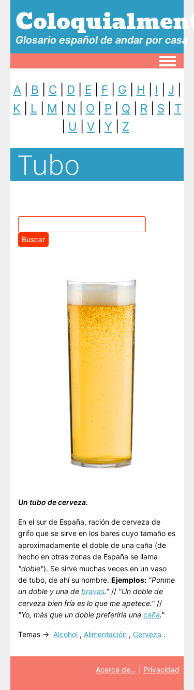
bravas (93, 591)
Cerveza (147, 634)
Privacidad (161, 669)
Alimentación (105, 634)
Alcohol (65, 634)
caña (151, 614)
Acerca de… (116, 669)
